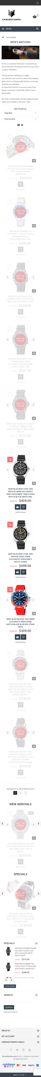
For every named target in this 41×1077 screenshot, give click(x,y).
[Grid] (18, 125)
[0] (35, 18)
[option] (20, 839)
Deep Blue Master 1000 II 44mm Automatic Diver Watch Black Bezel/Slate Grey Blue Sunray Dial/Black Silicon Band (20, 757)
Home (3, 37)
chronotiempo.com (9, 1056)
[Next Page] (26, 793)
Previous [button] (6, 980)
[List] (22, 125)
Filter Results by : (20, 109)
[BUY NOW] (17, 507)
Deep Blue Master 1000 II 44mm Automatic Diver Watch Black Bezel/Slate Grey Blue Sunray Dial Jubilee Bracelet (20, 689)
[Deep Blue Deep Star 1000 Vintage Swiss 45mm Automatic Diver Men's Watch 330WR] (20, 535)
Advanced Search (11, 1012)
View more (10, 986)
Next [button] (11, 980)
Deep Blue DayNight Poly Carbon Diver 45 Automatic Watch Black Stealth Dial (20, 299)
